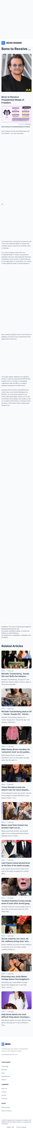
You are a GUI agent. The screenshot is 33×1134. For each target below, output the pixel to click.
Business (4, 1069)
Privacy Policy (5, 1107)
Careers (3, 1095)
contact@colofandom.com (9, 1054)
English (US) (10, 1127)
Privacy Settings (21, 1127)
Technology (4, 1066)
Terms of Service (6, 1111)
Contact (3, 1092)
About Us (4, 1088)
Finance (3, 1079)
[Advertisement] (16, 19)
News (3, 1073)
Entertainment (5, 1076)
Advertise (4, 1098)
